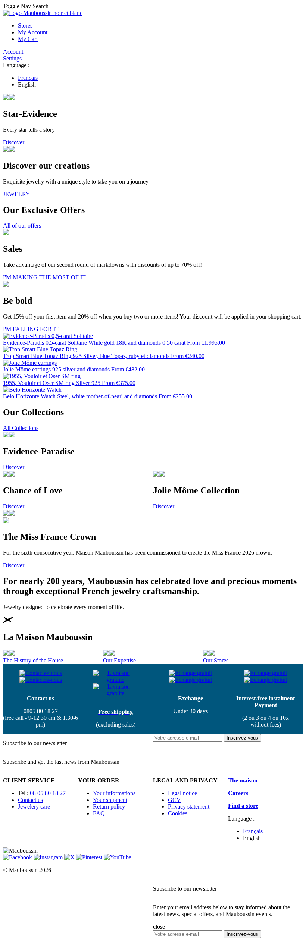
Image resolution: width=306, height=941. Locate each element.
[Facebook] (18, 857)
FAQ (99, 813)
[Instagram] (49, 857)
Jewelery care (34, 806)
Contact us (30, 800)
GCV (174, 800)
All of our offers (22, 225)
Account (13, 51)
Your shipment (110, 800)
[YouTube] (117, 857)
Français (28, 78)
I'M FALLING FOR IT (31, 329)
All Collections (20, 428)
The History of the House (33, 660)
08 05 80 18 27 (48, 793)
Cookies (177, 813)
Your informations (114, 793)
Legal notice (182, 793)
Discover (13, 142)
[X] (70, 857)
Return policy (109, 806)
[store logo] (42, 13)
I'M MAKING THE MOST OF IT (44, 277)
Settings (12, 58)
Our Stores (215, 660)
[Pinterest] (90, 857)
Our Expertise (119, 660)
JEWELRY (16, 194)
